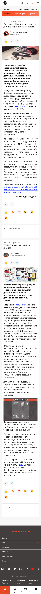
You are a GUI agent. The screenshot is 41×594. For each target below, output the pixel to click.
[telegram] (14, 569)
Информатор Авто (33, 581)
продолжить (22, 304)
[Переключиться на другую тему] (27, 3)
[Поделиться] (12, 41)
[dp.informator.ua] (5, 3)
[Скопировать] (17, 41)
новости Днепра (14, 228)
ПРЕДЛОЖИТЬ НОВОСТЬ (20, 531)
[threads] (39, 569)
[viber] (20, 569)
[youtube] (32, 569)
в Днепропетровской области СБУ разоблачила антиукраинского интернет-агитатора (20, 189)
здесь (20, 465)
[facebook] (2, 569)
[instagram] (8, 569)
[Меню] (38, 3)
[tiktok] (26, 569)
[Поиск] (32, 3)
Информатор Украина (6, 581)
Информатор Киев (21, 581)
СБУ (4, 228)
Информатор (20, 106)
